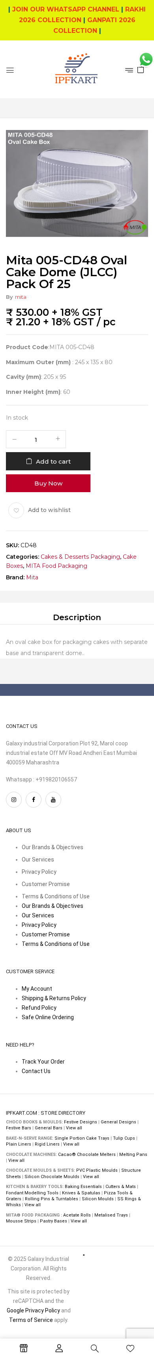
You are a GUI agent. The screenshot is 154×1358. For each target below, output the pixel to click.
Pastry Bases (53, 1221)
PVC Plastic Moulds (97, 1170)
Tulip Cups (124, 1138)
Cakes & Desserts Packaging (80, 556)
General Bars (48, 1128)
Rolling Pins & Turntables (51, 1198)
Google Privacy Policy (33, 1310)
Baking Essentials (83, 1186)
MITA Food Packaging (56, 565)
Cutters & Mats (120, 1186)
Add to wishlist (49, 509)
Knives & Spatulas (81, 1193)
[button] (140, 69)
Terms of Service (31, 1320)
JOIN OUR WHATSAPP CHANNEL (65, 9)
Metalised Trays (111, 1215)
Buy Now (48, 483)
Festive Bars (18, 1128)
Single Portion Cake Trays (81, 1138)
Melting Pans (133, 1154)
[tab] (77, 617)
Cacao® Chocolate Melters (87, 1154)
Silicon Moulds (98, 1198)
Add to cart (53, 461)
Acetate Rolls (77, 1215)
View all (74, 1128)
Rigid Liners (47, 1144)
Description (77, 617)
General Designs (118, 1122)
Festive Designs (80, 1122)
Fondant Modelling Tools (32, 1193)
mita (20, 297)
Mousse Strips (21, 1221)
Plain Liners (18, 1144)
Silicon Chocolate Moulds (51, 1176)
